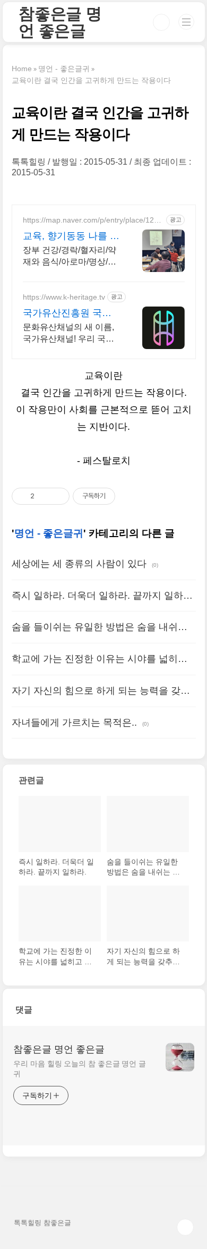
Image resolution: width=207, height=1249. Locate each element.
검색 (161, 22)
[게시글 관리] (57, 496)
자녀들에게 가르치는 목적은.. (74, 722)
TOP (185, 1227)
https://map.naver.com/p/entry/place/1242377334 (92, 220)
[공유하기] (44, 496)
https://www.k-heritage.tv (64, 297)
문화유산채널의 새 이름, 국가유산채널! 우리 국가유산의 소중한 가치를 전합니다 (68, 333)
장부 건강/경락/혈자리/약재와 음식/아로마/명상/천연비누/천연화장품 (69, 256)
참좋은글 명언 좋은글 (60, 22)
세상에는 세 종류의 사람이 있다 (79, 563)
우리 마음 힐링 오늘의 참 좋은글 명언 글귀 (79, 1068)
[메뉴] (186, 22)
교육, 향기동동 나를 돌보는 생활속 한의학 (71, 236)
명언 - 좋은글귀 (48, 533)
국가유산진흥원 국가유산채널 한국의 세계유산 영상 (68, 313)
